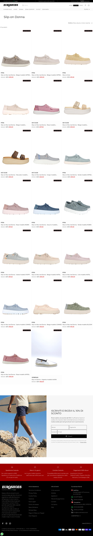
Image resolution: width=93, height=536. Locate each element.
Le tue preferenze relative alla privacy (29, 530)
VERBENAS (35, 377)
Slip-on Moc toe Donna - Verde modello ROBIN (76, 225)
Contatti (53, 501)
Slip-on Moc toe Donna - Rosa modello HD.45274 (43, 125)
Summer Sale (7, 9)
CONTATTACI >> (76, 516)
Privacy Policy (83, 442)
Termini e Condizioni (35, 490)
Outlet (38, 9)
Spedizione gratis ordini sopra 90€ (46, 1)
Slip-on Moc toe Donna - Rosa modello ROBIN (15, 225)
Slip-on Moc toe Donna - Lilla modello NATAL (76, 274)
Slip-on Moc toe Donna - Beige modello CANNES (47, 324)
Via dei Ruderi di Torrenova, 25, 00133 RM (81, 493)
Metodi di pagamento (57, 499)
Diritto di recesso (34, 504)
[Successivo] (57, 1)
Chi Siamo (54, 504)
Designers (45, 9)
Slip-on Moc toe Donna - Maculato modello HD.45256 (14, 175)
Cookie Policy (33, 496)
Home (71, 5)
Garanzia (31, 499)
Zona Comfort (29, 9)
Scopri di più (87, 1)
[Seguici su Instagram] (6, 523)
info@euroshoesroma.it (81, 512)
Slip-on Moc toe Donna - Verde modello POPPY (15, 274)
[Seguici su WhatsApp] (10, 523)
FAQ (52, 507)
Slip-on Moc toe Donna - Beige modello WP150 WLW (15, 75)
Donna (76, 5)
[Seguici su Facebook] (3, 523)
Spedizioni (54, 496)
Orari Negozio (33, 516)
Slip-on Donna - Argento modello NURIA (44, 379)
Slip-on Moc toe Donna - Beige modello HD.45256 (74, 125)
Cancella (62, 5)
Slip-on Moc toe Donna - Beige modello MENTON (13, 125)
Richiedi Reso (33, 510)
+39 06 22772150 (78, 509)
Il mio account (55, 490)
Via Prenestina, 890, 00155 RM (82, 504)
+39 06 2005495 (78, 499)
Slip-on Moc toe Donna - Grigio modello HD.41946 (44, 175)
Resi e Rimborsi (33, 507)
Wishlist (53, 493)
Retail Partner (14, 530)
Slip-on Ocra (66, 75)
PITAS (2, 73)
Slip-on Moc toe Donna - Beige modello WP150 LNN (46, 75)
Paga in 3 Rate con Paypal (36, 513)
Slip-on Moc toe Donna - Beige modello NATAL (46, 274)
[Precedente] (35, 1)
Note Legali (32, 501)
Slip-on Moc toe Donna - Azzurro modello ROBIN (44, 225)
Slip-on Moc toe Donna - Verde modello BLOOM (77, 324)
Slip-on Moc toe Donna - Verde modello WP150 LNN (76, 175)
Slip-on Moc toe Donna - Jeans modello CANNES (16, 324)
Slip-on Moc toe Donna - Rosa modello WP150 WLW (15, 374)
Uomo (81, 5)
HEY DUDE (35, 122)
